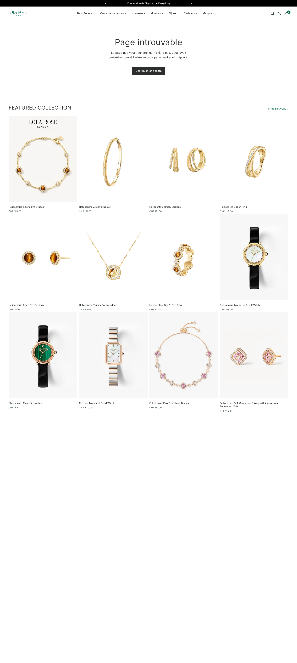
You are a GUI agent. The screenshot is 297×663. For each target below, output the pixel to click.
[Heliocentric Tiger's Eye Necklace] (113, 257)
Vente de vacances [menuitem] (112, 13)
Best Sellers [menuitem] (84, 13)
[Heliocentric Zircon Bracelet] (113, 159)
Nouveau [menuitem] (137, 13)
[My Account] (279, 13)
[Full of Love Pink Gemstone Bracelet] (183, 355)
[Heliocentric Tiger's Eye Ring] (183, 257)
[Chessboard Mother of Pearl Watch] (254, 257)
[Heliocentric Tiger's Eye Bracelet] (43, 159)
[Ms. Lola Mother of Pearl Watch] (113, 355)
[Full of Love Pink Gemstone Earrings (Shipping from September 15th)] (254, 355)
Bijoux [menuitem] (172, 13)
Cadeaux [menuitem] (189, 13)
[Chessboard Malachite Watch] (43, 355)
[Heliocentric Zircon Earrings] (183, 159)
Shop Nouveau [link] (277, 108)
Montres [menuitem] (156, 13)
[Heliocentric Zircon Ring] (254, 159)
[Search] (272, 13)
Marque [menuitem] (207, 13)
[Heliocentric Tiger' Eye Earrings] (43, 257)
